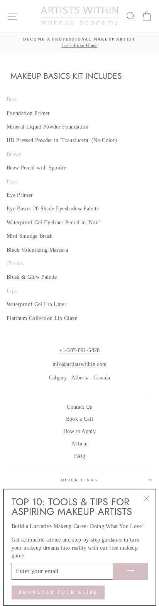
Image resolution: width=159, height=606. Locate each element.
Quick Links (79, 480)
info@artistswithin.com (79, 364)
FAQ (79, 456)
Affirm (79, 444)
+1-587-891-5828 (79, 350)
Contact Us (79, 407)
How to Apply (79, 431)
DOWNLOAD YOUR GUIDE (58, 592)
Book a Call (79, 419)
